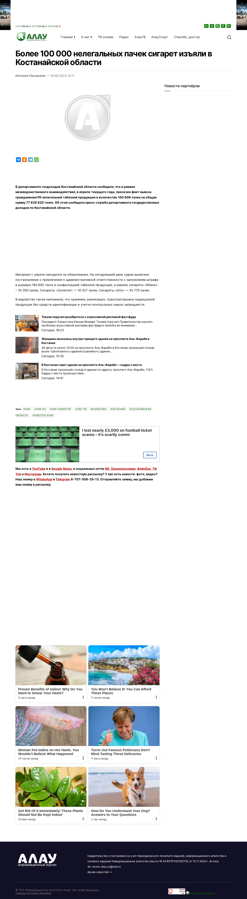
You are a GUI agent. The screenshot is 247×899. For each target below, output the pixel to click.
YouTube (38, 469)
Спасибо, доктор (187, 37)
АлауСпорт (159, 37)
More (149, 455)
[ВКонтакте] (207, 25)
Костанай (118, 409)
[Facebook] (223, 25)
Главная (67, 37)
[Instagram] (218, 25)
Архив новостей (97, 872)
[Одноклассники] (212, 25)
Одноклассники (123, 469)
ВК (107, 469)
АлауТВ (139, 37)
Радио (124, 37)
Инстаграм (33, 474)
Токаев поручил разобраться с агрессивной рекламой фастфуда (88, 317)
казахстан (99, 409)
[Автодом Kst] (5, 449)
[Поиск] (229, 37)
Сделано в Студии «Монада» (33, 893)
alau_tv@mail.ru (111, 866)
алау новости (60, 409)
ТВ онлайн (105, 37)
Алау (26, 409)
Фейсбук (144, 469)
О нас (85, 37)
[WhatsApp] (36, 159)
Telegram (63, 479)
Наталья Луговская (30, 76)
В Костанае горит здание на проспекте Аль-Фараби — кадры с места (91, 365)
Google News (61, 469)
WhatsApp (44, 479)
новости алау (43, 415)
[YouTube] (229, 25)
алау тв (80, 409)
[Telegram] (30, 159)
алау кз (40, 409)
